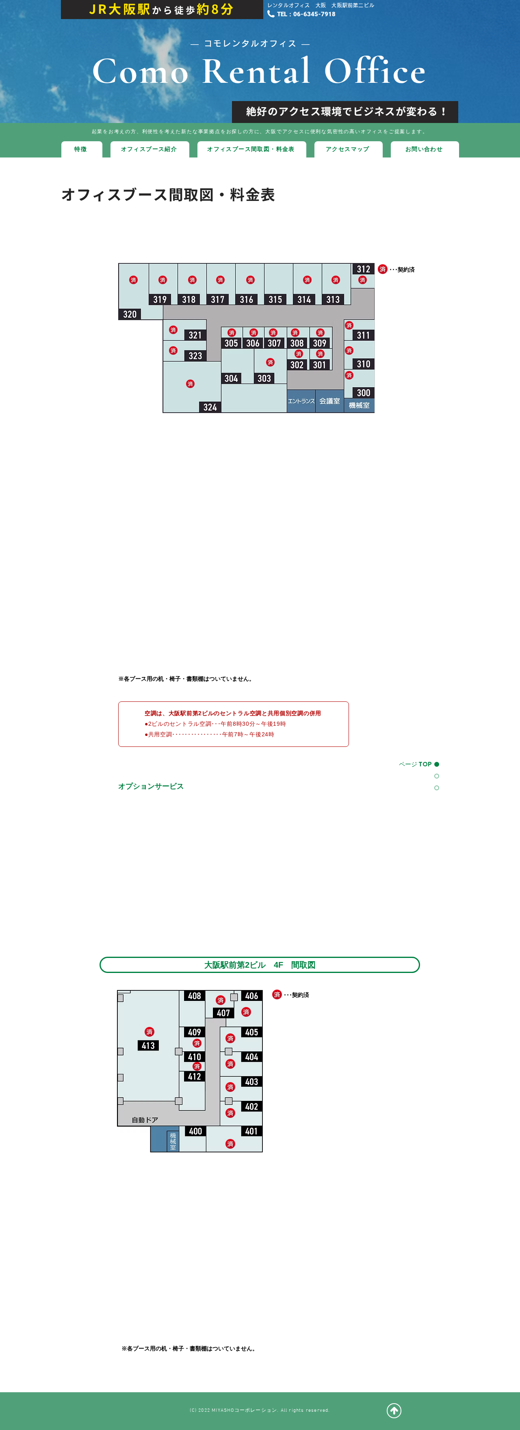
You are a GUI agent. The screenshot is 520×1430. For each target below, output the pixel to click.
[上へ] (394, 1410)
